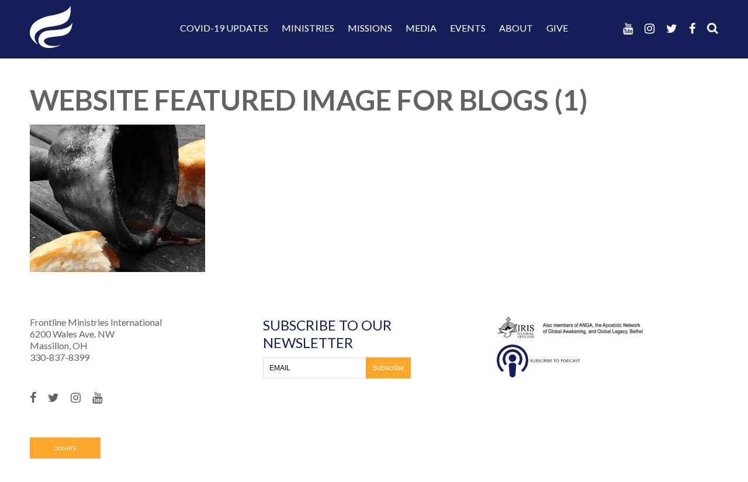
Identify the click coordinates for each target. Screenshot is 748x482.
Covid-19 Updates (224, 27)
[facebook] (692, 28)
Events (468, 27)
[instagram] (649, 28)
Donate (65, 448)
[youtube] (628, 28)
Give (557, 27)
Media (421, 27)
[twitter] (671, 28)
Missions (370, 27)
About (516, 27)
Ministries (308, 27)
